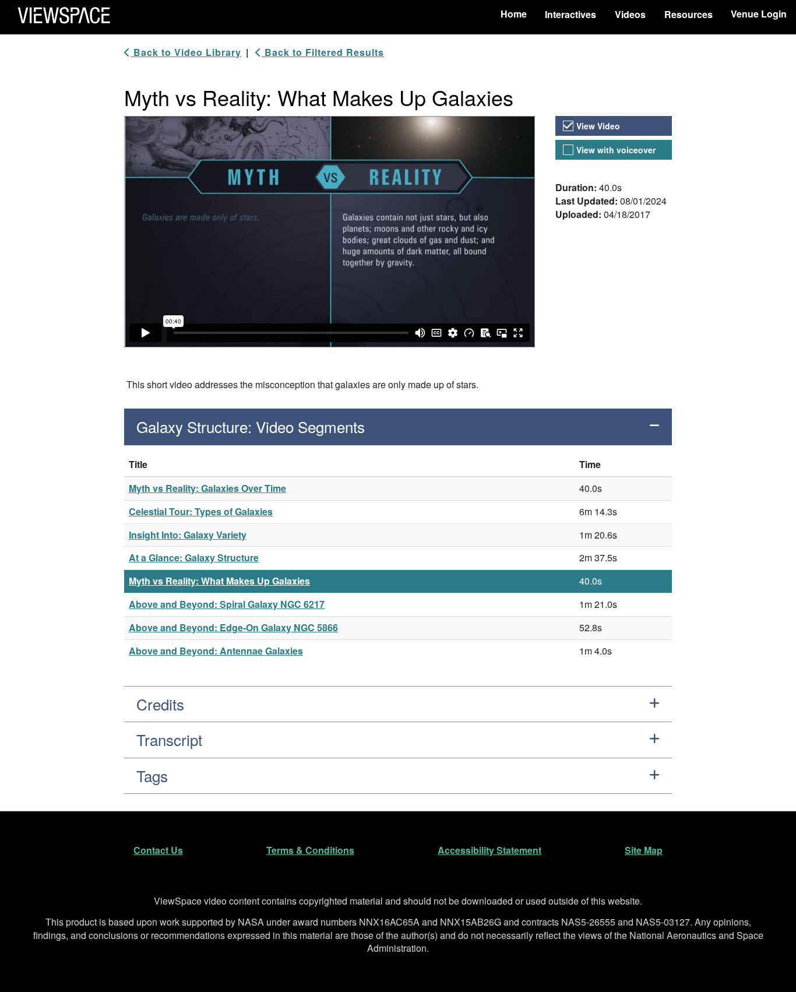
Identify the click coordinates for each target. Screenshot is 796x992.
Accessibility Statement (489, 850)
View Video (598, 126)
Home (514, 13)
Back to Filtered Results (323, 52)
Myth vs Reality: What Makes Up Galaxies (219, 581)
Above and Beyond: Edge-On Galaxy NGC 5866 (233, 627)
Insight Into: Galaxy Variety (187, 534)
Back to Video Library (186, 52)
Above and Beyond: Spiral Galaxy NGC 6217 (227, 604)
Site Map (644, 850)
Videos (630, 14)
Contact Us (158, 850)
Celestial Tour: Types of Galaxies (201, 511)
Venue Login (759, 13)
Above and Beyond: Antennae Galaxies (216, 650)
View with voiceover (616, 150)
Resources (688, 14)
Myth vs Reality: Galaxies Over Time (207, 488)
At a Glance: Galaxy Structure (194, 557)
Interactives (570, 14)
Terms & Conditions (310, 850)
